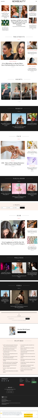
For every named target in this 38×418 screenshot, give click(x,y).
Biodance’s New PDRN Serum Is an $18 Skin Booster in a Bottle (27, 348)
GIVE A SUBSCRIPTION (22, 332)
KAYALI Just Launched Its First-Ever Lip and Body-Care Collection (9, 366)
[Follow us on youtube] (8, 380)
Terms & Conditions (28, 381)
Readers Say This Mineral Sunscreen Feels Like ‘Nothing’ (10, 360)
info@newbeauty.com (4, 401)
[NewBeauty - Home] (19, 1)
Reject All (28, 414)
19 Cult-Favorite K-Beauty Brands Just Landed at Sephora (10, 371)
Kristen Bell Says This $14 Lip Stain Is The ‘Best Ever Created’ (28, 360)
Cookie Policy (21, 381)
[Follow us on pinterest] (4, 380)
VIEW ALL (19, 39)
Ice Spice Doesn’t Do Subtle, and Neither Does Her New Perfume (28, 363)
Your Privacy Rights (34, 382)
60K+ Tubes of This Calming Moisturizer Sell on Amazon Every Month (10, 354)
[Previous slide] (18, 101)
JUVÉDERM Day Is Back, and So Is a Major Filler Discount (28, 357)
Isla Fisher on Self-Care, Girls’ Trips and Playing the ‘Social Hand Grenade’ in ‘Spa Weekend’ (10, 363)
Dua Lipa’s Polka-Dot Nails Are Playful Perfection (26, 370)
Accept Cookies (28, 416)
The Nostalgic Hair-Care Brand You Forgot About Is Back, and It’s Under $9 (27, 366)
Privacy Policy (33, 380)
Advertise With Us (22, 380)
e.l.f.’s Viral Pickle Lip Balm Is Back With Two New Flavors (27, 346)
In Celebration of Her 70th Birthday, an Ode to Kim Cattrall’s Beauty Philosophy (10, 357)
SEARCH (22, 207)
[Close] (37, 414)
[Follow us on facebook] (2, 380)
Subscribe (3, 1)
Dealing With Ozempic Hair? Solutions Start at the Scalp (28, 354)
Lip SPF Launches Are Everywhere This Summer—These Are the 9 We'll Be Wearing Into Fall (10, 346)
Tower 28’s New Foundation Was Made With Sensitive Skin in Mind (27, 351)
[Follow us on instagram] (6, 380)
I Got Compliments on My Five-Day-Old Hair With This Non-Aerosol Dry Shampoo (10, 348)
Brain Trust (27, 380)
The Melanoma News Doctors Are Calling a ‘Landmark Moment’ (9, 351)
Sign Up (27, 318)
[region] (19, 414)
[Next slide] (19, 101)
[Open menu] (36, 1)
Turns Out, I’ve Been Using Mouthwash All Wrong (9, 369)
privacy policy (24, 320)
